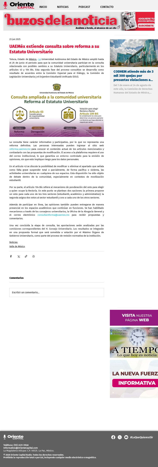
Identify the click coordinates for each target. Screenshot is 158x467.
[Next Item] (154, 53)
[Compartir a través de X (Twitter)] (18, 256)
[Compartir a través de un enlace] (26, 256)
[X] (120, 437)
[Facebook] (113, 437)
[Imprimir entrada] (33, 256)
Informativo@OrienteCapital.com (20, 447)
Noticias (13, 242)
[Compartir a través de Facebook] (10, 256)
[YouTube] (126, 437)
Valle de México (17, 246)
